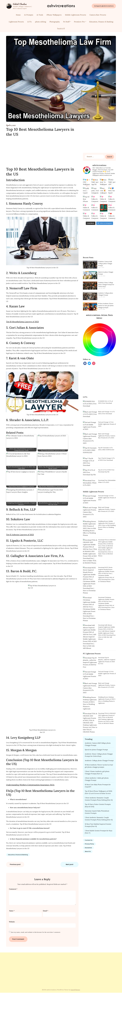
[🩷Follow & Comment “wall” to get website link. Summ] (95, 216)
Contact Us (88, 840)
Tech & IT (61, 28)
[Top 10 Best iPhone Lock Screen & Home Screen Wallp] (86, 199)
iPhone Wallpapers (54, 15)
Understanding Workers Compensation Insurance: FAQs (30, 785)
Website (12, 922)
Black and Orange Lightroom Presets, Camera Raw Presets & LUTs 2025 (106, 436)
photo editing (40, 22)
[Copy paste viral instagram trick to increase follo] (95, 191)
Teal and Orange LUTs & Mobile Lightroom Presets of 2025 (107, 424)
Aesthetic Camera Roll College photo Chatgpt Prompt (105, 263)
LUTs (29, 22)
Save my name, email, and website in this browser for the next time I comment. (35, 932)
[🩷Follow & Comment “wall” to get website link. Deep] (112, 199)
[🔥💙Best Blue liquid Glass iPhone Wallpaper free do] (112, 191)
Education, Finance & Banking (101, 22)
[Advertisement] (42, 152)
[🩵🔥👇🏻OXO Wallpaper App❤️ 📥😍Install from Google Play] (86, 182)
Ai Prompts (28, 15)
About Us (88, 851)
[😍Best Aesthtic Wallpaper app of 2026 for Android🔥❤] (103, 182)
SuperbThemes (75, 990)
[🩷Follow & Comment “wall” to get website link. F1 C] (86, 216)
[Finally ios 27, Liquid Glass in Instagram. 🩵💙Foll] (86, 191)
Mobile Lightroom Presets (75, 15)
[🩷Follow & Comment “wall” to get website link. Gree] (103, 208)
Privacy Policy (89, 844)
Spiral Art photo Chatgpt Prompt (96, 750)
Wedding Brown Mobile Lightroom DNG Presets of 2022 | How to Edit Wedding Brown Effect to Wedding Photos (107, 525)
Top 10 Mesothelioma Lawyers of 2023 (22, 321)
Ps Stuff (66, 22)
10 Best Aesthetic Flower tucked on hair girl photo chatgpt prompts (106, 305)
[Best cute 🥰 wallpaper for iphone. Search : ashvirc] (103, 191)
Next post (69, 864)
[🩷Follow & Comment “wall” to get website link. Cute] (95, 199)
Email (45, 911)
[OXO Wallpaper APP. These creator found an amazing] (112, 182)
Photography (54, 22)
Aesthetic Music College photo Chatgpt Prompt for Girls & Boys (106, 284)
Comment (13, 889)
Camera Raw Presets (97, 15)
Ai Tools (40, 15)
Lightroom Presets (16, 22)
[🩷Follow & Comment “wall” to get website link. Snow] (112, 208)
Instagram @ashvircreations (104, 6)
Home (18, 15)
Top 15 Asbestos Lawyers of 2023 (20, 534)
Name (11, 911)
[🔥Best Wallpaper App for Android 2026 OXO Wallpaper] (95, 182)
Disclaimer (88, 848)
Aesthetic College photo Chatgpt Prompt (99, 760)
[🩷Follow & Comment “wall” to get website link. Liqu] (95, 208)
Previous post (15, 864)
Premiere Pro (79, 22)
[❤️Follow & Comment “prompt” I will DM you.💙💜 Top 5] (112, 216)
